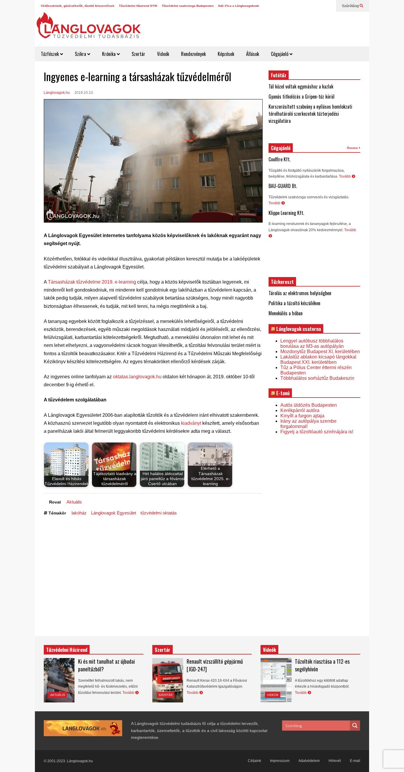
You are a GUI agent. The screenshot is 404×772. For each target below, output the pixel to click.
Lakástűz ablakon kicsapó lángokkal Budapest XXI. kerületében (318, 359)
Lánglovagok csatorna (298, 328)
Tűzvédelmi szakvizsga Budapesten (188, 5)
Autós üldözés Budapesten (308, 405)
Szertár (138, 53)
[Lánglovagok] (88, 28)
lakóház (79, 512)
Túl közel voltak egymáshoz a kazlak (301, 86)
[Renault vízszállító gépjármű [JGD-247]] (167, 680)
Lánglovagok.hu (57, 93)
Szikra (81, 53)
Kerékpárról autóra (299, 410)
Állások (252, 53)
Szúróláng (351, 6)
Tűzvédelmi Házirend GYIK (138, 5)
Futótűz (278, 75)
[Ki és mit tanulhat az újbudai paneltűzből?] (59, 680)
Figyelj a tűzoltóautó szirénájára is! (316, 431)
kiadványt (191, 423)
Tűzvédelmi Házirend (66, 649)
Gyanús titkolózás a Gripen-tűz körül (301, 96)
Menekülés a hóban (286, 313)
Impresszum (280, 761)
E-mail (355, 761)
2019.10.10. (84, 93)
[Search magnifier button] (355, 725)
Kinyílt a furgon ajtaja (302, 415)
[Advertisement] (260, 26)
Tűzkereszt (282, 281)
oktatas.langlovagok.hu (137, 376)
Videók (163, 53)
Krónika (109, 53)
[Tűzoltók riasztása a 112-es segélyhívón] (276, 680)
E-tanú (283, 393)
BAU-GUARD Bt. (283, 185)
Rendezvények (193, 53)
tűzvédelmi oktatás (158, 512)
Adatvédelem (309, 761)
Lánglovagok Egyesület (113, 512)
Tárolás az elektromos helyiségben (300, 293)
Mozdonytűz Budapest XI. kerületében (320, 351)
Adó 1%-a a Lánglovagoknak (238, 5)
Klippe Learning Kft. (286, 212)
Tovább (345, 176)
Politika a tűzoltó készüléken (294, 303)
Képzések (226, 53)
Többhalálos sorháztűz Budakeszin (317, 378)
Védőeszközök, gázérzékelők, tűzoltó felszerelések (77, 5)
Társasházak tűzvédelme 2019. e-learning (92, 281)
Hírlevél (335, 761)
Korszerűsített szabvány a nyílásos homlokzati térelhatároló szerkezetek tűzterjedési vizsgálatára (310, 113)
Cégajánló (280, 53)
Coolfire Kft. (279, 159)
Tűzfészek (50, 53)
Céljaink (254, 761)
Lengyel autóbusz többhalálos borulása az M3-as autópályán (312, 343)
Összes (353, 147)
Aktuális (74, 501)
